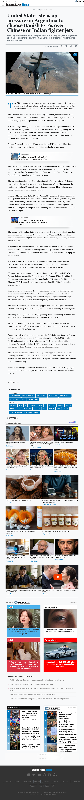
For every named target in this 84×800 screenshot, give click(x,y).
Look (41, 786)
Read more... (24, 154)
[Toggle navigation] (3, 4)
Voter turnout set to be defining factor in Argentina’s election (31, 684)
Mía (53, 786)
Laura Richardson (28, 396)
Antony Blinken (33, 399)
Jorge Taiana (53, 396)
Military (65, 409)
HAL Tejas (37, 409)
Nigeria (68, 405)
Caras (17, 781)
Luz (47, 786)
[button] (75, 54)
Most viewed (14, 707)
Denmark (32, 405)
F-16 (19, 409)
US (45, 405)
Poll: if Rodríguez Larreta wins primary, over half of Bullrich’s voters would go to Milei (39, 699)
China (44, 409)
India (20, 405)
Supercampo (75, 781)
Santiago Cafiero (65, 396)
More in (9, 602)
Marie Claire (27, 781)
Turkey (39, 405)
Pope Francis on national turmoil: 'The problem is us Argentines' (32, 694)
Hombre (55, 781)
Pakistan (51, 409)
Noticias (37, 781)
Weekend (33, 786)
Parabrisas (64, 781)
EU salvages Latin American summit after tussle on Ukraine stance (32, 222)
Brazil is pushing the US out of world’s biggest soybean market (32, 158)
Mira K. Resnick (41, 396)
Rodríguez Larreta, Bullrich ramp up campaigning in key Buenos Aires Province (37, 680)
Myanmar (60, 405)
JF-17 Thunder (27, 409)
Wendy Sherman (15, 396)
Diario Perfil (8, 781)
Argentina (13, 405)
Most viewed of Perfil (60, 708)
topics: (11, 403)
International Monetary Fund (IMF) (21, 412)
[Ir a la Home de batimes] (42, 770)
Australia (52, 405)
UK (25, 405)
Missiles (36, 412)
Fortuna (46, 781)
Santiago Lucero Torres (17, 399)
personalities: (14, 393)
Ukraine (12, 409)
